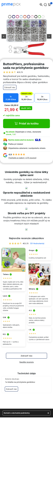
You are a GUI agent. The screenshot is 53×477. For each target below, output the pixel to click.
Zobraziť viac (9, 87)
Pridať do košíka (28, 123)
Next (49, 36)
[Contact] (45, 4)
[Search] (41, 4)
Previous (4, 36)
